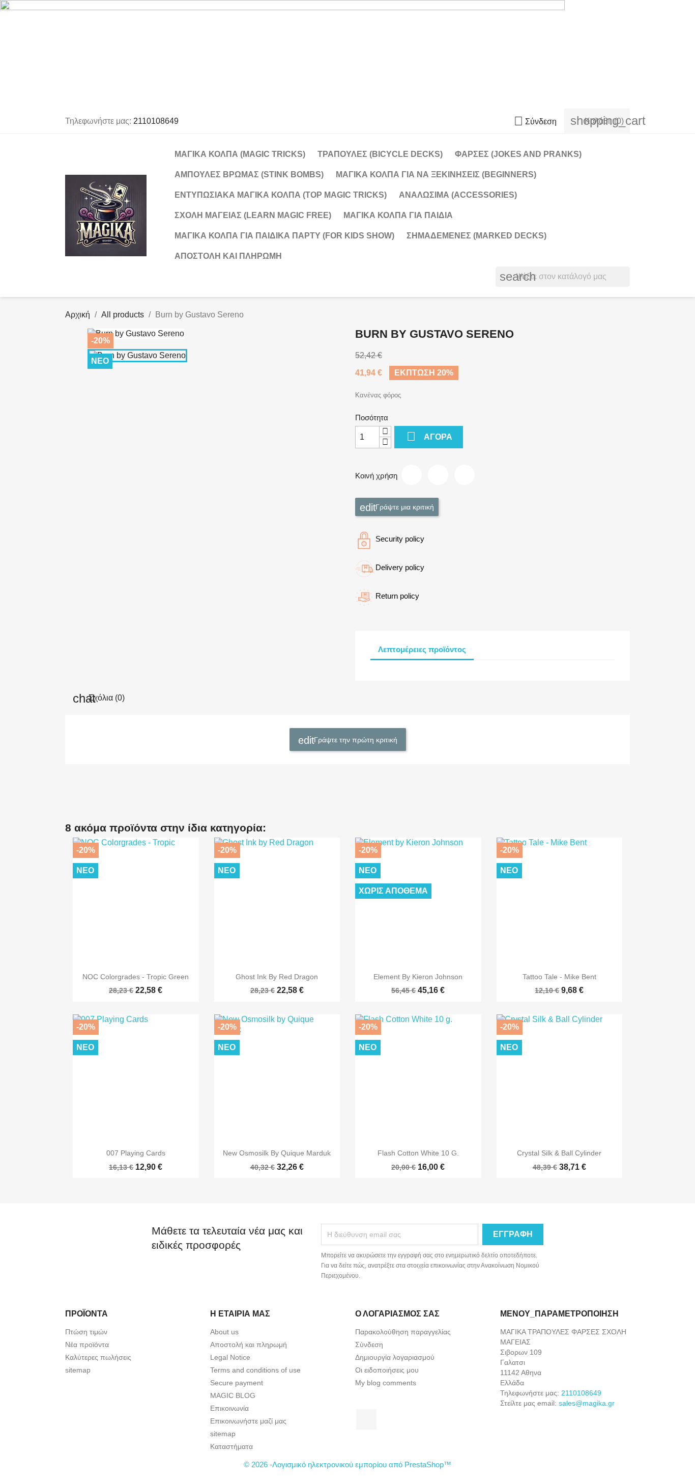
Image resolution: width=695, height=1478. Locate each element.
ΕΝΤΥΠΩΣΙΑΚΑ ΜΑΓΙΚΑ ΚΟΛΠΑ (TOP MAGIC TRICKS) (281, 195)
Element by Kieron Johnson (417, 977)
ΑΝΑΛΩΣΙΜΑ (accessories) (458, 195)
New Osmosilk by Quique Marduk (277, 1153)
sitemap (78, 1370)
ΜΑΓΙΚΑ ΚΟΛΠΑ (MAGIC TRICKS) (240, 154)
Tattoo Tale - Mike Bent (559, 977)
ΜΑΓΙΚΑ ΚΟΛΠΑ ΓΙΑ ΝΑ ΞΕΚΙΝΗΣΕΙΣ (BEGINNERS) (436, 174)
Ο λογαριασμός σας (397, 1313)
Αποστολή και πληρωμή (228, 256)
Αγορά (429, 436)
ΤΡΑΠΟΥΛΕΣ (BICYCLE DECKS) (380, 154)
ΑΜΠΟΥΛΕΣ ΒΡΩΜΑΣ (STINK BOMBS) (249, 174)
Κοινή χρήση (411, 475)
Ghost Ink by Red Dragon (277, 977)
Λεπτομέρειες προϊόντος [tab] (422, 649)
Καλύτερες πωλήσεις (98, 1357)
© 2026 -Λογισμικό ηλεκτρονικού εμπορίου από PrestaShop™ (347, 1464)
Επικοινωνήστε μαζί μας (248, 1421)
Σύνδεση (369, 1344)
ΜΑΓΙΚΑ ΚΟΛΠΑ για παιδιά (398, 215)
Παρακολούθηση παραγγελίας (403, 1332)
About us (224, 1332)
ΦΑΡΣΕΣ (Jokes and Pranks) (518, 154)
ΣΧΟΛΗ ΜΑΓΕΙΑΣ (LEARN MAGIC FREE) (253, 215)
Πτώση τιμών (86, 1332)
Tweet (438, 475)
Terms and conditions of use (255, 1370)
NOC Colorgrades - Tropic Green (135, 977)
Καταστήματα (231, 1446)
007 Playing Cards (135, 1153)
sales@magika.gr (587, 1403)
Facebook (366, 1419)
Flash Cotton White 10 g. (418, 1153)
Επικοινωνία (229, 1408)
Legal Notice (230, 1357)
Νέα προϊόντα (87, 1344)
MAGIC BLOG (232, 1395)
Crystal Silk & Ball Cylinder (559, 1153)
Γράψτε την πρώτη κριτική (354, 739)
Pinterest (464, 475)
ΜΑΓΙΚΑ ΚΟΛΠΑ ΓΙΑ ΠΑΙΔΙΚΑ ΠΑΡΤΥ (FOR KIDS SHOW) (284, 235)
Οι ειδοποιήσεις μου (387, 1370)
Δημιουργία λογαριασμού (395, 1357)
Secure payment (236, 1383)
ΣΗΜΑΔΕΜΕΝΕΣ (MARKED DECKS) (476, 235)
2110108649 (156, 121)
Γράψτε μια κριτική (403, 506)
